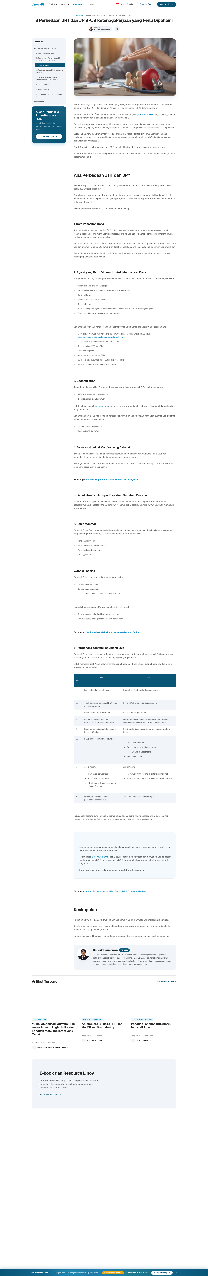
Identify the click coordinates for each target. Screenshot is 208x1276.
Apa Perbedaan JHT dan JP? (45, 48)
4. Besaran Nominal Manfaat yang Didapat (49, 71)
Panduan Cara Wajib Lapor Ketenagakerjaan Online (112, 632)
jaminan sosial (145, 114)
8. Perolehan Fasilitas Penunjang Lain (49, 95)
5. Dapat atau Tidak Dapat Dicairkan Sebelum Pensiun (47, 78)
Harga (91, 4)
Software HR (39, 1020)
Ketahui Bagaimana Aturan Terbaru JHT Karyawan (112, 479)
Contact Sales (166, 4)
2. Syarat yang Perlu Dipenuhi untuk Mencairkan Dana (48, 59)
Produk (52, 4)
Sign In (130, 4)
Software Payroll (100, 856)
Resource (77, 4)
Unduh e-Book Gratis (48, 1094)
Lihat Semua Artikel (165, 981)
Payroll (79, 16)
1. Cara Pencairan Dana (45, 53)
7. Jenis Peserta (42, 89)
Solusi (64, 4)
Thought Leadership (93, 1020)
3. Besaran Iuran (42, 65)
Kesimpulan (39, 101)
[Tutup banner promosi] (176, 1273)
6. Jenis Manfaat (42, 84)
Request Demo (146, 4)
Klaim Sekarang (47, 136)
